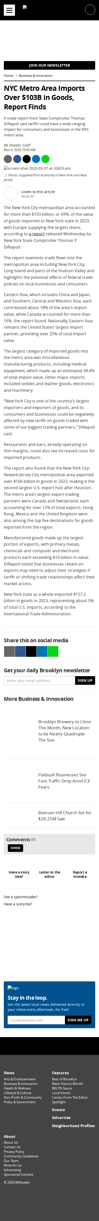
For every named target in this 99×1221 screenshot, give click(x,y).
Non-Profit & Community (23, 1097)
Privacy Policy (14, 1152)
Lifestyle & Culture (17, 1093)
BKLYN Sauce (62, 1088)
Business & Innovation (36, 76)
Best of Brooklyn (64, 1079)
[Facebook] (39, 1046)
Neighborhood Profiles (73, 1125)
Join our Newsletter (49, 65)
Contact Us (12, 1147)
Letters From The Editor (70, 1097)
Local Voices (61, 1093)
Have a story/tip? (18, 904)
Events (58, 1109)
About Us (11, 1142)
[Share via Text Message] (45, 159)
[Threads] (60, 1046)
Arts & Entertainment (20, 1079)
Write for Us (13, 1165)
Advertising (12, 1170)
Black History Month (67, 1084)
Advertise (61, 1117)
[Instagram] (49, 1046)
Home (8, 76)
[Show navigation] (9, 10)
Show (15, 848)
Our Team (11, 1161)
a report (37, 234)
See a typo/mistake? (20, 896)
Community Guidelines (21, 1156)
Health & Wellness (17, 1088)
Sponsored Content (19, 1174)
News (9, 1072)
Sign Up (85, 680)
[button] (90, 9)
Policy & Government (20, 1102)
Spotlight (59, 1102)
